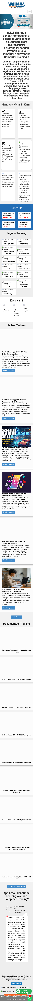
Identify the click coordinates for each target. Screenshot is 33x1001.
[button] (2, 21)
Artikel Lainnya (16, 617)
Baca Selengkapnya (8, 370)
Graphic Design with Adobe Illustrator (8, 214)
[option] (6, 308)
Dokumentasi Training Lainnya (16, 886)
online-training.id (16, 983)
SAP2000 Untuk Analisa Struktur (23, 223)
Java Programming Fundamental (8, 223)
